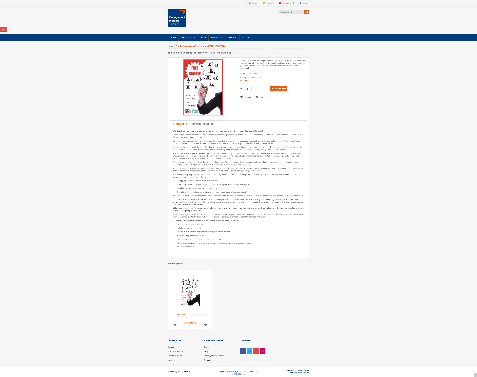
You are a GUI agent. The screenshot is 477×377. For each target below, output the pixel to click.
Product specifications (202, 123)
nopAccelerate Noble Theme (297, 370)
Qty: (242, 88)
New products (209, 360)
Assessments (255, 77)
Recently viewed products (214, 355)
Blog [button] (203, 37)
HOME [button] (173, 37)
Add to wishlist (249, 97)
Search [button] (245, 37)
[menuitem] (173, 37)
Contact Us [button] (216, 37)
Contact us (172, 364)
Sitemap (171, 347)
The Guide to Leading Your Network (190, 315)
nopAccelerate (303, 372)
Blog (206, 351)
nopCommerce (184, 371)
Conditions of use (175, 355)
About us (171, 360)
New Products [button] (188, 37)
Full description (179, 123)
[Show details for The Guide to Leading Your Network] (190, 291)
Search (207, 347)
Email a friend (264, 97)
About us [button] (232, 37)
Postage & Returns (175, 351)
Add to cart (280, 88)
